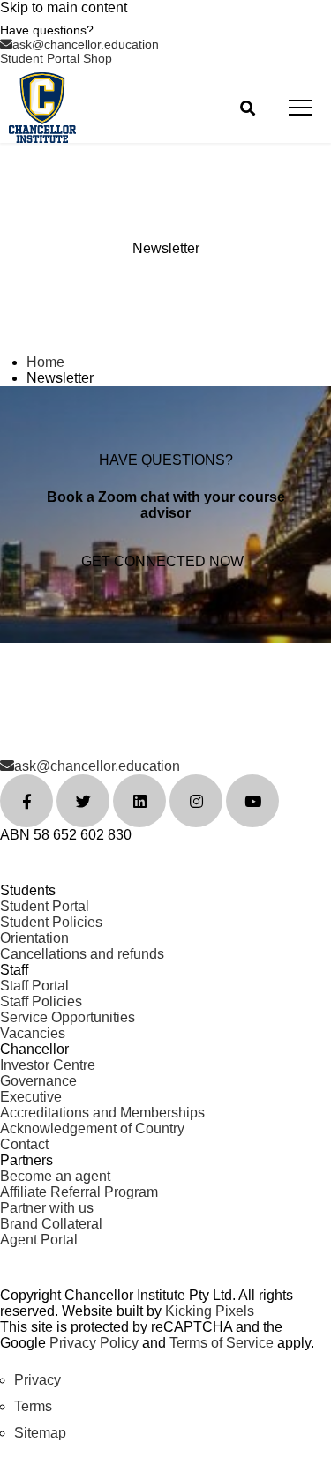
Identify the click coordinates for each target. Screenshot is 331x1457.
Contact (24, 1144)
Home (45, 362)
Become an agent (55, 1176)
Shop (97, 58)
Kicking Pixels (209, 1311)
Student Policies (51, 922)
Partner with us (47, 1207)
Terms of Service (221, 1342)
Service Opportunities (67, 1017)
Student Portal (41, 58)
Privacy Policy (94, 1342)
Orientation (34, 937)
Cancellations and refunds (82, 953)
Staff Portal (34, 985)
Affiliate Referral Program (79, 1191)
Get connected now (162, 561)
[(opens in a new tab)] (26, 800)
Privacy (37, 1379)
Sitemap (40, 1432)
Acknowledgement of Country (92, 1128)
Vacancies (32, 1033)
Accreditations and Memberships (102, 1112)
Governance (38, 1080)
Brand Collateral (51, 1223)
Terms (33, 1406)
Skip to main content (63, 7)
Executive (31, 1096)
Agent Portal (39, 1239)
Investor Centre (47, 1064)
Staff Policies (41, 1001)
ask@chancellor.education (85, 44)
